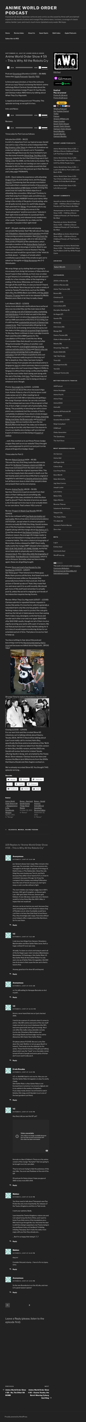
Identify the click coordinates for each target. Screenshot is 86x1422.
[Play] (8, 67)
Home (7, 33)
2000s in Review (60, 281)
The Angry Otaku (60, 517)
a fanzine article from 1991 (36, 478)
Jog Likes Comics (60, 483)
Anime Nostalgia (59, 390)
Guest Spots (43, 33)
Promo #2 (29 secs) (60, 98)
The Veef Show (59, 441)
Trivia (55, 360)
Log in (56, 543)
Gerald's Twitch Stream (62, 126)
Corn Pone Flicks (60, 471)
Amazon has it (11, 554)
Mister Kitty (58, 496)
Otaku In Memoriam (61, 339)
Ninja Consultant (59, 424)
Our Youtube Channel (61, 111)
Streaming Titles (59, 348)
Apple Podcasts (70, 33)
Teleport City (58, 513)
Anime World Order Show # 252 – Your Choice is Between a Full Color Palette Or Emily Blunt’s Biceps (66, 178)
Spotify (32, 76)
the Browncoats (26, 419)
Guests (56, 318)
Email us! (57, 90)
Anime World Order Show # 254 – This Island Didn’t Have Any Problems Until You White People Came (67, 160)
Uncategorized (59, 365)
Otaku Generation (60, 432)
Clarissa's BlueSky (60, 136)
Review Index (19, 33)
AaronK (56, 201)
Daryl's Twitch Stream (61, 124)
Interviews (57, 327)
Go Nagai (57, 314)
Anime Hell (57, 458)
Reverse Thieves (60, 504)
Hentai (56, 323)
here (16, 365)
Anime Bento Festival (35, 244)
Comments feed (59, 551)
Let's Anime (58, 492)
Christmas (57, 297)
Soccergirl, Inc (18, 387)
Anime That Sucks (60, 289)
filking (23, 207)
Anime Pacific (18, 489)
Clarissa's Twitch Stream (62, 129)
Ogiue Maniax (58, 500)
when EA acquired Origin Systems (34, 330)
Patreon (56, 116)
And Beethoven (22, 557)
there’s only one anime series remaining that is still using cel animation (26, 352)
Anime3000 (58, 403)
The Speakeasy (59, 436)
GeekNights (58, 415)
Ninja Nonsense (30, 260)
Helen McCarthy (59, 479)
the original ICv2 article (36, 317)
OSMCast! (57, 428)
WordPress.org (59, 555)
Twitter (56, 114)
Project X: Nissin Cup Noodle (24, 511)
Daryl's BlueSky (59, 131)
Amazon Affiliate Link (61, 119)
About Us (31, 33)
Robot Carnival (18, 460)
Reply (15, 925)
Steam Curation (59, 121)
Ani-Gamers (58, 454)
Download (17, 74)
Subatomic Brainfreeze (62, 508)
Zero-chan (57, 529)
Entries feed (58, 547)
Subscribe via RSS (12, 38)
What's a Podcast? (60, 109)
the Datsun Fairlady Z (31, 532)
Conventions (58, 306)
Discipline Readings (60, 310)
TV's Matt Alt (58, 521)
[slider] (45, 67)
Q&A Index (56, 33)
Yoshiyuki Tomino (60, 373)
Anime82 (57, 407)
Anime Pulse (58, 399)
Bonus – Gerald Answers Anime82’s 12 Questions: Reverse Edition (39, 805)
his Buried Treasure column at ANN (27, 465)
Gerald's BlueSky (60, 134)
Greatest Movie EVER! (62, 420)
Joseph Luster (58, 487)
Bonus (56, 293)
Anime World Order (35, 53)
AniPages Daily (59, 462)
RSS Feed (57, 72)
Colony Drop (58, 466)
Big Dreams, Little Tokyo (15, 147)
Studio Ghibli (58, 352)
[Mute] (40, 67)
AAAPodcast (58, 386)
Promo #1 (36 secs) (60, 95)
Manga (21, 829)
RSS (37, 76)
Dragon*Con (10, 180)
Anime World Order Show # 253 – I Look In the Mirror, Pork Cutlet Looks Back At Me (67, 169)
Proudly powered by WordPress (16, 1417)
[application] (27, 67)
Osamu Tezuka (31, 829)
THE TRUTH (58, 356)
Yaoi (55, 369)
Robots (56, 344)
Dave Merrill (58, 475)
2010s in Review (59, 285)
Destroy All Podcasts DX (62, 411)
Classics (13, 829)
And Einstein (34, 557)
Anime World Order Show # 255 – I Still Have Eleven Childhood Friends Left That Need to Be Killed (66, 151)
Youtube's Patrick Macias (63, 525)
